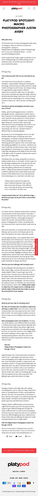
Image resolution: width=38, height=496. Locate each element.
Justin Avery (32, 43)
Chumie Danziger (31, 491)
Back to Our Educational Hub (20, 450)
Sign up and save (19, 478)
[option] (19, 3)
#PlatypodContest (14, 54)
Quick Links (19, 471)
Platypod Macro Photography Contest (13, 49)
